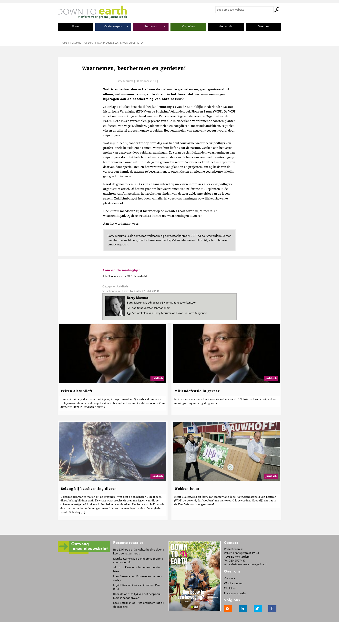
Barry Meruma (124, 81)
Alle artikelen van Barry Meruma (169, 313)
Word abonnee (233, 583)
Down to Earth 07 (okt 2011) (140, 291)
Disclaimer (230, 588)
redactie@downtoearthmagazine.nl (245, 564)
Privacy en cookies (235, 593)
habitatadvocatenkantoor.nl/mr (151, 308)
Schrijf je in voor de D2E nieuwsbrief (124, 276)
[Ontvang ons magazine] (84, 553)
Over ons (229, 578)
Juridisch (122, 286)
